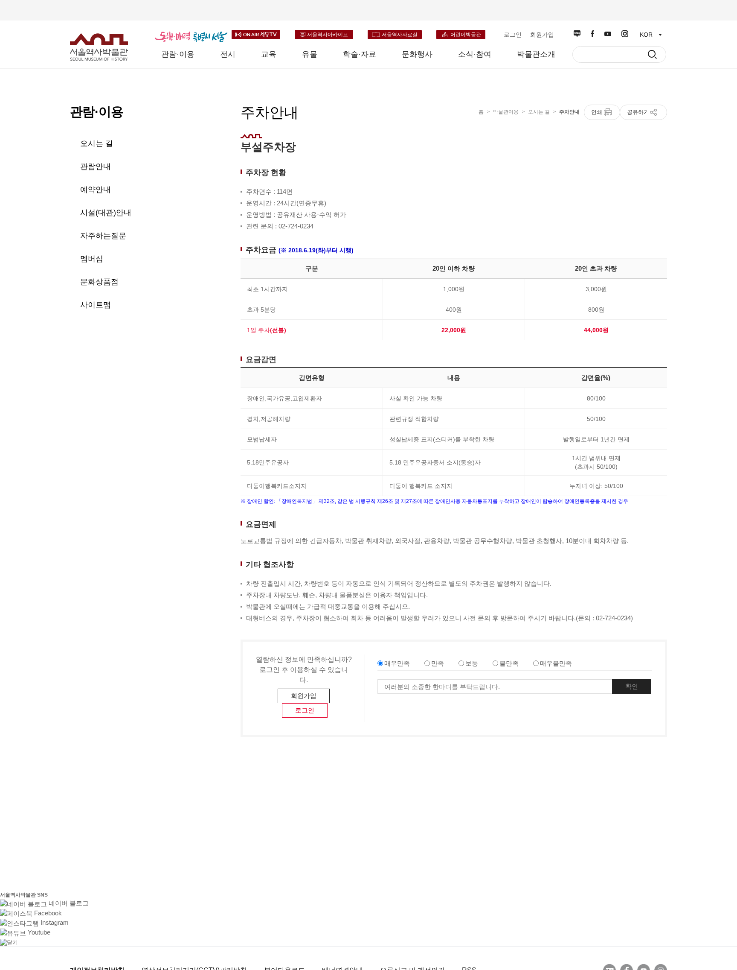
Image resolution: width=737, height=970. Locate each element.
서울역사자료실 (400, 35)
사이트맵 (95, 305)
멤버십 (91, 258)
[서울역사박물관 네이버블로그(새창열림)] (577, 33)
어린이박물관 (465, 35)
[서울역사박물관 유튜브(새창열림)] (607, 33)
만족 (437, 663)
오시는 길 (96, 143)
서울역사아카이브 (327, 35)
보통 (471, 663)
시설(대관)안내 (105, 212)
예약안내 (95, 189)
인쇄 (596, 112)
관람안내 (95, 166)
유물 (309, 54)
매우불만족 (556, 663)
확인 (631, 686)
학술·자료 (359, 54)
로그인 (513, 34)
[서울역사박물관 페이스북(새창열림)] (592, 33)
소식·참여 (474, 54)
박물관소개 (536, 54)
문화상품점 (99, 282)
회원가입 (542, 34)
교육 (268, 54)
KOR (646, 34)
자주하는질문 (103, 235)
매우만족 (397, 663)
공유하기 (638, 112)
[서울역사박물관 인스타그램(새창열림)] (624, 33)
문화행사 (417, 54)
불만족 (509, 663)
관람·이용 (177, 54)
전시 (227, 54)
